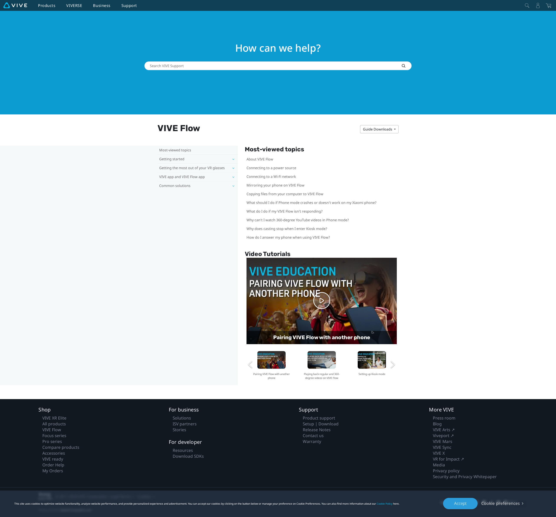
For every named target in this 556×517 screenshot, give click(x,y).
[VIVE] (15, 5)
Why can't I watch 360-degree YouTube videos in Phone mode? (298, 220)
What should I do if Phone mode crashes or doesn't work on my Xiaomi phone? (311, 202)
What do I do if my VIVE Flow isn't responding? (285, 211)
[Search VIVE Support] (407, 65)
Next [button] (393, 364)
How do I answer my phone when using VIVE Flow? (288, 237)
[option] (272, 365)
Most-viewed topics (175, 150)
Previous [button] (250, 364)
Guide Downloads (378, 129)
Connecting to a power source (271, 167)
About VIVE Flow (260, 159)
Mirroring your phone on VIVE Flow (275, 185)
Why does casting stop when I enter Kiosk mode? (287, 228)
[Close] (527, 5)
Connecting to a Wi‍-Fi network (271, 176)
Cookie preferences (500, 503)
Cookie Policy (384, 503)
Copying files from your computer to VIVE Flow (285, 194)
